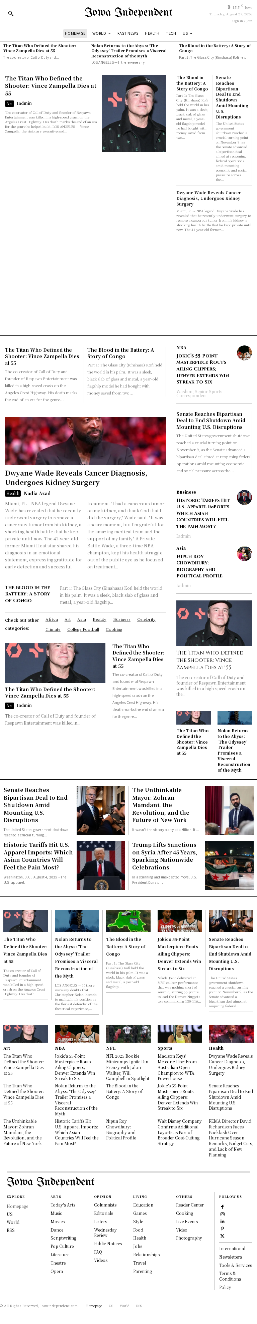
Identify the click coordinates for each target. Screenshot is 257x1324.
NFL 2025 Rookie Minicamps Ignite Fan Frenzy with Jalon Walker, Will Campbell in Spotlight (127, 1067)
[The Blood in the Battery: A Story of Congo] (128, 921)
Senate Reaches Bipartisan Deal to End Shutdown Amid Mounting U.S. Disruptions (232, 96)
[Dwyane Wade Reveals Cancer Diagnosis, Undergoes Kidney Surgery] (85, 441)
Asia (181, 548)
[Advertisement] (128, 282)
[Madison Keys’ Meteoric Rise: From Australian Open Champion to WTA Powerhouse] (180, 1034)
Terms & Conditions (230, 1276)
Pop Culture (62, 1246)
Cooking (184, 1213)
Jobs (137, 1246)
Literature (60, 1254)
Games (140, 1213)
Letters (100, 1221)
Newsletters (230, 1257)
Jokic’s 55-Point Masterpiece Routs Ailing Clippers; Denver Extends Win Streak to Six (202, 369)
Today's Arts (63, 1205)
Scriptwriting (63, 1238)
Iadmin (24, 103)
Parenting (142, 1271)
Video (181, 1230)
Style (138, 1221)
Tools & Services (235, 1265)
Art (9, 103)
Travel (139, 1263)
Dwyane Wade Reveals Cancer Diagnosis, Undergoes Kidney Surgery (208, 198)
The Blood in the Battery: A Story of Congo (215, 48)
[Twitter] (222, 1235)
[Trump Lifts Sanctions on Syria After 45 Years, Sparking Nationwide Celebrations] (229, 865)
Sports (165, 1048)
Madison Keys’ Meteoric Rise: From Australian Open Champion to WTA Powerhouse (177, 1067)
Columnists (105, 1205)
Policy (225, 1287)
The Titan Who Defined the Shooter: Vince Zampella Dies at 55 (39, 48)
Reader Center (190, 1205)
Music (56, 1213)
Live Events (187, 1221)
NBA (181, 347)
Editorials (103, 1213)
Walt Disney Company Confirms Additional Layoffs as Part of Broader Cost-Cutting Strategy (180, 1132)
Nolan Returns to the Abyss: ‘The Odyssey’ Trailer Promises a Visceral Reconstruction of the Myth (129, 50)
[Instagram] (222, 1214)
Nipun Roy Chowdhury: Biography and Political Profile (199, 566)
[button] (11, 13)
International (232, 1248)
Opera (57, 1271)
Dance (57, 1230)
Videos (100, 1260)
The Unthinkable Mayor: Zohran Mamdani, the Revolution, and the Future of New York (160, 805)
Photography (189, 1238)
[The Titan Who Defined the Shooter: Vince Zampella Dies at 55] (134, 113)
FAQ (98, 1252)
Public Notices (108, 1243)
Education (143, 1205)
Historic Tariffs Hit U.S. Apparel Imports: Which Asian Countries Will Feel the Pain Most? (203, 513)
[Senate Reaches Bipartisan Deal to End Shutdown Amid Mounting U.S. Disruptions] (101, 810)
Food (138, 1230)
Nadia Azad (37, 493)
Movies (58, 1221)
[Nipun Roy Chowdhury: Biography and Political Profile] (244, 553)
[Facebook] (222, 1206)
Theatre (58, 1263)
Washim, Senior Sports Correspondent (199, 393)
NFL (111, 1048)
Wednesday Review (105, 1232)
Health (12, 493)
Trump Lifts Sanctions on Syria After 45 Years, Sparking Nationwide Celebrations (164, 856)
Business (186, 492)
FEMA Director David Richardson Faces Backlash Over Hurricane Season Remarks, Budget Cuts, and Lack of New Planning (231, 1137)
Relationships (146, 1254)
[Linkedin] (222, 1221)
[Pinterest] (222, 1228)
